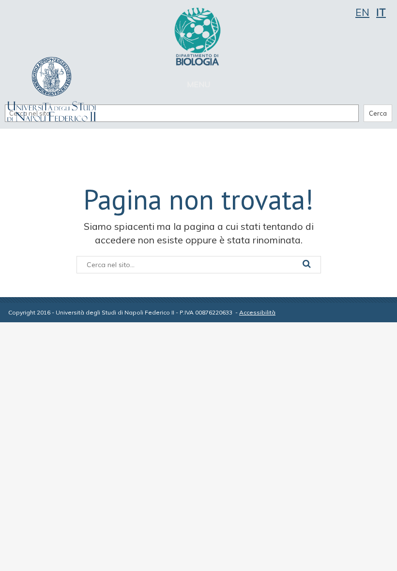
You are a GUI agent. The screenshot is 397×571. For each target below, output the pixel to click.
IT (381, 12)
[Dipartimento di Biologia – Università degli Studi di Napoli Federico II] (198, 36)
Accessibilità (257, 312)
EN (362, 12)
